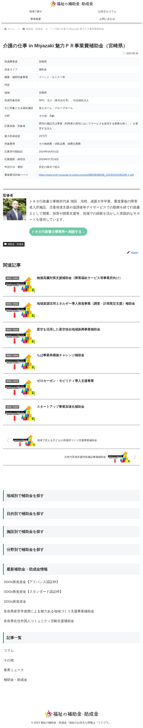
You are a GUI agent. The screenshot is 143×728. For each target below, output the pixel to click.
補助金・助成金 (15, 244)
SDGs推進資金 (15, 601)
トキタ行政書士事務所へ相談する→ (58, 231)
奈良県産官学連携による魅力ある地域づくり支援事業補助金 (49, 611)
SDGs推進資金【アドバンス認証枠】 (32, 582)
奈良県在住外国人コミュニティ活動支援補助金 (39, 621)
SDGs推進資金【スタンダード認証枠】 (33, 591)
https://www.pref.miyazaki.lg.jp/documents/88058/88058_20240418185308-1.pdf (86, 174)
